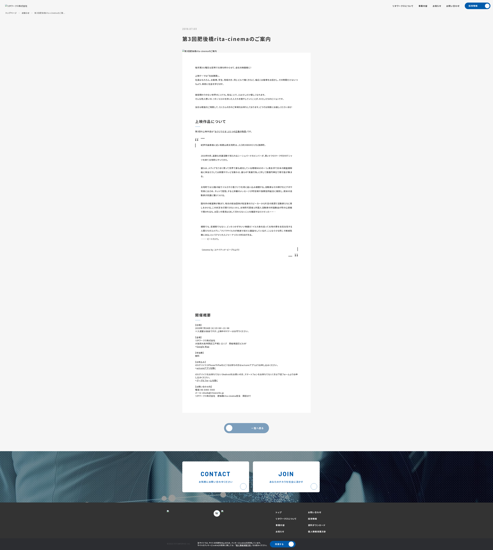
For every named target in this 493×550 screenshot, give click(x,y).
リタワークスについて (402, 5)
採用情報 (473, 5)
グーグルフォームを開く (207, 380)
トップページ (11, 13)
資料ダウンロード (316, 525)
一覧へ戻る (257, 428)
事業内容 (423, 5)
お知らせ (437, 5)
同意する (279, 544)
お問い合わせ (453, 5)
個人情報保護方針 (243, 545)
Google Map (203, 346)
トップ (279, 512)
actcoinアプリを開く (206, 368)
